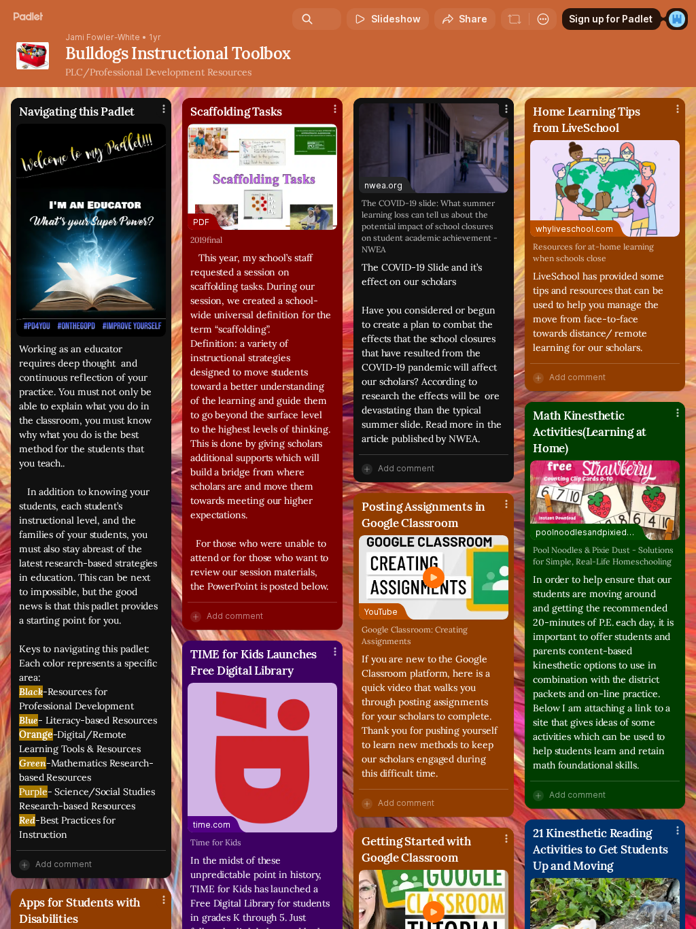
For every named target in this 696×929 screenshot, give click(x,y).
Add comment (63, 864)
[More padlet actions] (543, 19)
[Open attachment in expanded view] (91, 230)
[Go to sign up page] (677, 19)
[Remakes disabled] (514, 19)
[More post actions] (155, 114)
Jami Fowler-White (102, 37)
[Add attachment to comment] (24, 864)
